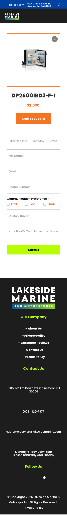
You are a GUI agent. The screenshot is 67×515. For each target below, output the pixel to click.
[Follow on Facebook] (23, 477)
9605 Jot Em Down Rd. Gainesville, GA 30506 (34, 390)
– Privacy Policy (33, 336)
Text (32, 204)
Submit (33, 250)
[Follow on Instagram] (37, 477)
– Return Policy (33, 357)
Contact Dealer (33, 119)
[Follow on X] (30, 477)
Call (13, 204)
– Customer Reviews (33, 343)
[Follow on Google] (44, 477)
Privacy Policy (33, 508)
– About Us (33, 328)
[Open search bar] (59, 4)
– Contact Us (33, 350)
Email (51, 204)
